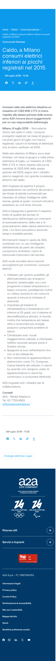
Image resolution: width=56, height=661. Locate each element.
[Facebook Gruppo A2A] (3, 639)
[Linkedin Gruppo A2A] (16, 639)
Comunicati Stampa (13, 41)
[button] (33, 83)
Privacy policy (9, 590)
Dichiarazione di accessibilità (16, 603)
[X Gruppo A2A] (22, 639)
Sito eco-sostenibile (12, 610)
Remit (5, 623)
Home (5, 29)
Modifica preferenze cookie (16, 629)
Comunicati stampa (30, 29)
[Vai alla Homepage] (28, 498)
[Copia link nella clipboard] (26, 82)
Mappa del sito (9, 616)
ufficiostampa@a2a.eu (16, 404)
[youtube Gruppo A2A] (29, 639)
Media (14, 29)
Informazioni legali (11, 583)
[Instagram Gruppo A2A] (9, 639)
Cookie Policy (9, 596)
